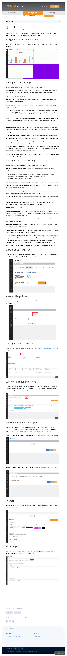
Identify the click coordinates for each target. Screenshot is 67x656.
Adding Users (37, 636)
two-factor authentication (34, 431)
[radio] (9, 612)
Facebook (10, 621)
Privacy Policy (25, 651)
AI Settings (24, 553)
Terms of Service (33, 651)
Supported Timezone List (13, 636)
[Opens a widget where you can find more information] (59, 653)
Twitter (7, 621)
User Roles (9, 156)
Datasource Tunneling (14, 215)
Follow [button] (55, 27)
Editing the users (48, 348)
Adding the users (38, 348)
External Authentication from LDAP (47, 435)
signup (55, 6)
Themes (16, 507)
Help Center (20, 6)
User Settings (9, 21)
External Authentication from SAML (47, 467)
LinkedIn (13, 621)
